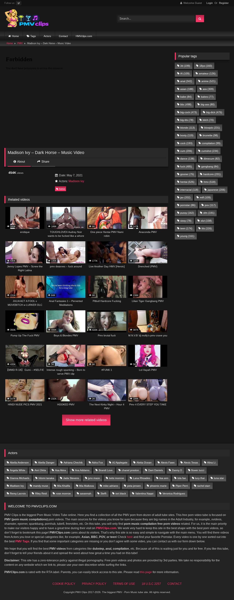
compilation (211, 143)
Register (224, 2)
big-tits (186, 119)
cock (186, 143)
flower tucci (197, 470)
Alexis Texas (191, 462)
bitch (208, 119)
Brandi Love (106, 470)
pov (210, 205)
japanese (216, 189)
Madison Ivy (76, 181)
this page (146, 572)
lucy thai (200, 478)
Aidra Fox (97, 462)
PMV (20, 43)
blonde (187, 127)
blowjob (212, 127)
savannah (85, 493)
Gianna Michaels (19, 478)
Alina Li (211, 462)
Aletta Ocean (144, 462)
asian (186, 89)
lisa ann (163, 478)
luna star (219, 478)
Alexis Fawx (168, 462)
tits (207, 228)
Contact (63, 36)
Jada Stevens (71, 478)
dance (187, 158)
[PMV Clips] (26, 19)
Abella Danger (46, 462)
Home (15, 36)
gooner (187, 174)
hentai (187, 181)
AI (185, 73)
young (187, 236)
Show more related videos (86, 420)
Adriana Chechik (73, 462)
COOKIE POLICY (63, 583)
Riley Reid (41, 493)
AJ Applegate (119, 462)
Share (45, 161)
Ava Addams (82, 470)
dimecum (212, 158)
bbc (185, 104)
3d (185, 65)
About (21, 161)
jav (185, 197)
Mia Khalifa (63, 485)
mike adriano (110, 485)
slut (206, 220)
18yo (205, 65)
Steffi (103, 493)
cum (186, 150)
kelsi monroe (116, 478)
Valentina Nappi (144, 493)
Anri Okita (40, 470)
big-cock (188, 112)
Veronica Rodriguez (174, 493)
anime (208, 81)
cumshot (209, 150)
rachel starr (203, 485)
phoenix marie (158, 485)
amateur (207, 73)
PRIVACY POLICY (94, 583)
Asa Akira (60, 470)
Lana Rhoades (141, 478)
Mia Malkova (86, 485)
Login (209, 2)
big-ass (208, 104)
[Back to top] (223, 589)
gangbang (209, 166)
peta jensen (134, 485)
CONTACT (174, 583)
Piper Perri (182, 485)
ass (208, 89)
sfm (208, 212)
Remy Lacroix (18, 493)
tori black (121, 493)
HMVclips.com (84, 36)
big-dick (214, 112)
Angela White (17, 470)
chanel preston (130, 470)
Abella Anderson (19, 462)
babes (207, 96)
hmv (210, 181)
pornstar (187, 205)
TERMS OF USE (124, 583)
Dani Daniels (155, 470)
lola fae (182, 478)
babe (186, 96)
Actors (47, 36)
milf (205, 197)
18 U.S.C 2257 (151, 583)
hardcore (212, 174)
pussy (187, 212)
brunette (210, 135)
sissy (185, 220)
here (130, 536)
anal (186, 81)
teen (186, 228)
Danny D (177, 470)
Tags (33, 36)
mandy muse (40, 485)
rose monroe (63, 493)
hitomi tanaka (46, 478)
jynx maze (94, 478)
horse (62, 188)
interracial (189, 189)
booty (186, 135)
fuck (186, 166)
